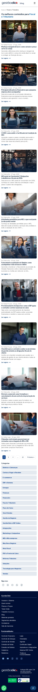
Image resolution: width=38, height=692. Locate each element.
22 (23, 457)
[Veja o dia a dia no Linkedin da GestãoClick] (8, 585)
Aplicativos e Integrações (28, 647)
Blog (3, 615)
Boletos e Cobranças (10, 467)
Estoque (6, 488)
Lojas (21, 636)
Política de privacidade (14, 676)
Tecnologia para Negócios (12, 568)
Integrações (7, 528)
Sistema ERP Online (26, 650)
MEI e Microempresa (10, 538)
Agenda (22, 642)
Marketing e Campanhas (11, 533)
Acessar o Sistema (8, 600)
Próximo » (30, 457)
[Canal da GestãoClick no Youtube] (12, 585)
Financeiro (6, 498)
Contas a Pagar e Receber (12, 472)
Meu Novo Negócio (9, 543)
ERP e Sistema (8, 483)
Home (3, 10)
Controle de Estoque (8, 639)
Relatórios (5, 653)
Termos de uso (26, 676)
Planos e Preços (7, 606)
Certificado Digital (25, 644)
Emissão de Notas (7, 644)
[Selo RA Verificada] (23, 680)
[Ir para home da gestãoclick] (10, 4)
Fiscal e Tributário (9, 503)
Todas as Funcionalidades (25, 653)
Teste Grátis (5, 609)
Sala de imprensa (7, 626)
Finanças (6, 493)
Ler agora (4, 58)
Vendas (5, 574)
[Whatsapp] (17, 585)
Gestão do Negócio (9, 518)
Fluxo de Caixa (8, 508)
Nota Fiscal (7, 548)
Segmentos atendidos (9, 620)
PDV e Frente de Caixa (10, 553)
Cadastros (5, 650)
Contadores (5, 623)
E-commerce (7, 477)
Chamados (23, 639)
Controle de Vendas (8, 642)
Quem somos (6, 603)
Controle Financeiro (8, 636)
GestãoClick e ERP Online (11, 523)
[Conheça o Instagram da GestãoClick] (3, 585)
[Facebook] (21, 585)
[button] (4, 688)
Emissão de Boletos (8, 647)
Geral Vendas (7, 513)
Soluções (6, 563)
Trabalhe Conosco (8, 612)
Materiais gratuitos (8, 617)
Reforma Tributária (9, 558)
